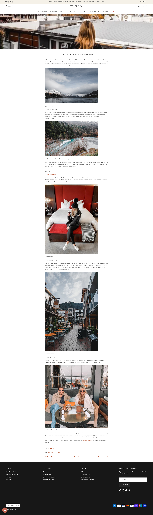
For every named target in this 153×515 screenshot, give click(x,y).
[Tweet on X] (48, 448)
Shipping (8, 479)
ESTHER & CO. (13, 509)
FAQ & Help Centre (11, 472)
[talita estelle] (71, 103)
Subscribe (125, 485)
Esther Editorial (85, 477)
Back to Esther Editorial (76, 457)
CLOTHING (72, 11)
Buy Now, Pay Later (48, 479)
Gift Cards (84, 472)
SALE (113, 11)
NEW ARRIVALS (42, 11)
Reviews (8, 477)
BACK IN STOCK (94, 11)
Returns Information (12, 474)
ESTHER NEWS (51, 452)
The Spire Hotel (51, 174)
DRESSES (62, 11)
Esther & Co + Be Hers (87, 479)
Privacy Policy (47, 474)
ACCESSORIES (82, 11)
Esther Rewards (85, 474)
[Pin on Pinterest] (53, 448)
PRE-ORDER (53, 11)
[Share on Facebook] (51, 448)
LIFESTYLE (58, 452)
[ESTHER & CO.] (76, 6)
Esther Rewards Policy (49, 477)
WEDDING (105, 11)
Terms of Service (48, 472)
